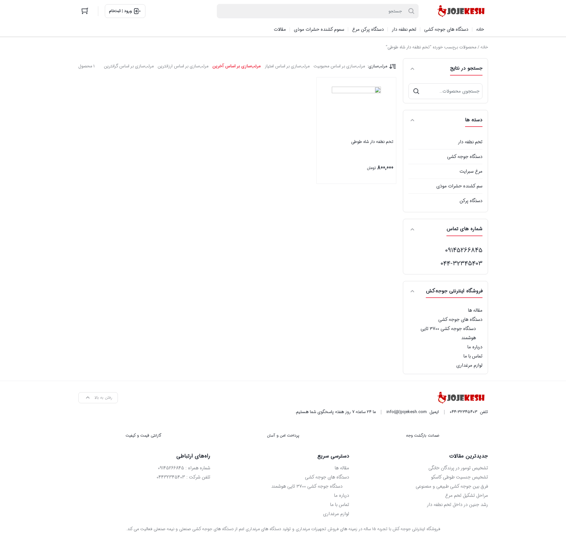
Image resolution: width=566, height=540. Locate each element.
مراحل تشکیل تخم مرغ (466, 495)
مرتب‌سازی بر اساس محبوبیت (339, 66)
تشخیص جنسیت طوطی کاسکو (459, 477)
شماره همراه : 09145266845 (184, 468)
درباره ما (474, 347)
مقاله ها (475, 310)
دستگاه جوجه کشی (464, 156)
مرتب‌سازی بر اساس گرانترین (129, 66)
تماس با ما (472, 356)
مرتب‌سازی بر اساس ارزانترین (183, 66)
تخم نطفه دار (470, 142)
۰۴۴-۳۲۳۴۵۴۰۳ (461, 263)
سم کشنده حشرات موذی (459, 186)
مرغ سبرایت (471, 171)
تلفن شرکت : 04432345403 (183, 477)
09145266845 (463, 250)
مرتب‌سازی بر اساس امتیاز (287, 66)
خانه (484, 47)
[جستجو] (416, 91)
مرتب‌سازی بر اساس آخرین (236, 66)
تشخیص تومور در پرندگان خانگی (458, 468)
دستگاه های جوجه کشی (460, 319)
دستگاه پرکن (471, 200)
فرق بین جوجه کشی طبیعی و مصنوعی (452, 486)
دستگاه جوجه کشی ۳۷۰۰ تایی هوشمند (448, 333)
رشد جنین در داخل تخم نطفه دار (457, 504)
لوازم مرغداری (469, 365)
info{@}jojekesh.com (407, 412)
